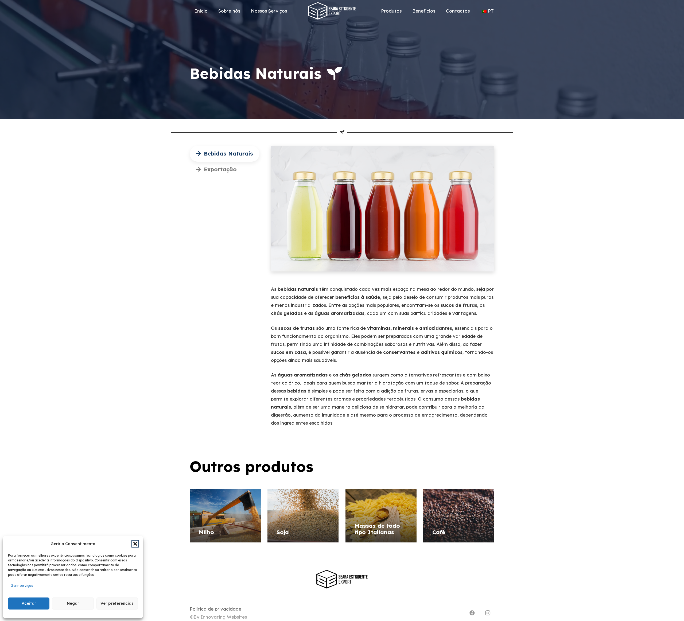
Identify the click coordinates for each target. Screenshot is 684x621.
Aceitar (29, 603)
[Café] (458, 515)
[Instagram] (487, 613)
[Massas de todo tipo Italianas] (381, 515)
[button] (135, 543)
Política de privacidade (215, 609)
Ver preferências (117, 603)
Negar (73, 603)
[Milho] (225, 515)
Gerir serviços (22, 586)
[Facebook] (472, 613)
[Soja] (303, 515)
